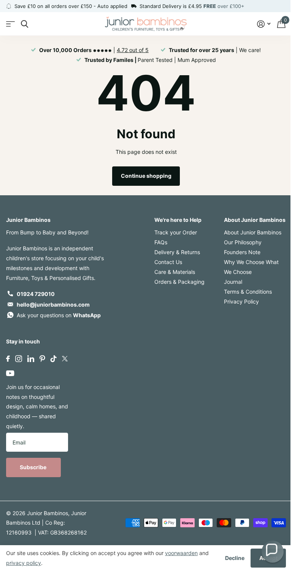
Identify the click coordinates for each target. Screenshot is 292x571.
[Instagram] (18, 358)
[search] (24, 24)
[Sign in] (264, 24)
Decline (234, 558)
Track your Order (175, 232)
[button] (273, 552)
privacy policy (23, 563)
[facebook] (8, 359)
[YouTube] (10, 373)
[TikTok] (54, 358)
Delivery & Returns (177, 252)
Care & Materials (174, 272)
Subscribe (34, 467)
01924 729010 (36, 294)
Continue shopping (146, 175)
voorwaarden (181, 553)
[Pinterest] (42, 358)
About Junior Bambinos (255, 220)
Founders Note (242, 252)
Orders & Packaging (179, 281)
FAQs (160, 242)
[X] (65, 358)
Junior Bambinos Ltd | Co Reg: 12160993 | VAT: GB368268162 (46, 523)
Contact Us (168, 262)
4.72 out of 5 (133, 50)
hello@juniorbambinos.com (53, 304)
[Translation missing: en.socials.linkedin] (30, 358)
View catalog (10, 24)
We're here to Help (178, 220)
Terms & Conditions (248, 291)
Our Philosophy (243, 242)
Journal (233, 281)
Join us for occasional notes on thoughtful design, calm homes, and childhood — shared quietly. (37, 407)
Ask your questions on (59, 315)
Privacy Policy (241, 301)
